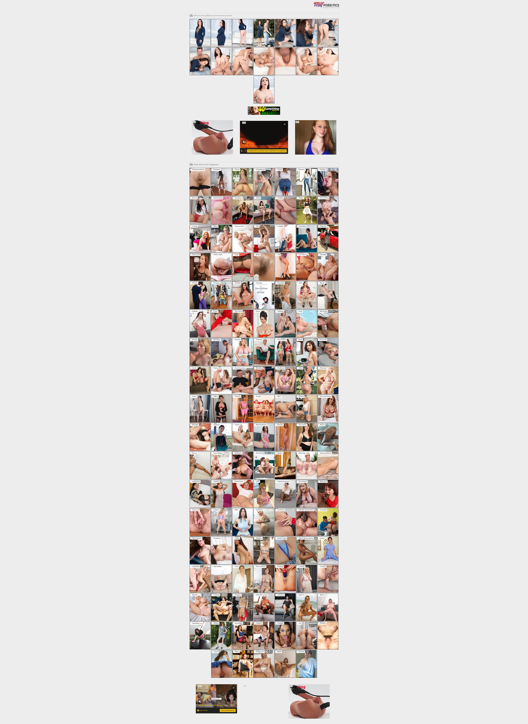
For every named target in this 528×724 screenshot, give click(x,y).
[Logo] (327, 4)
